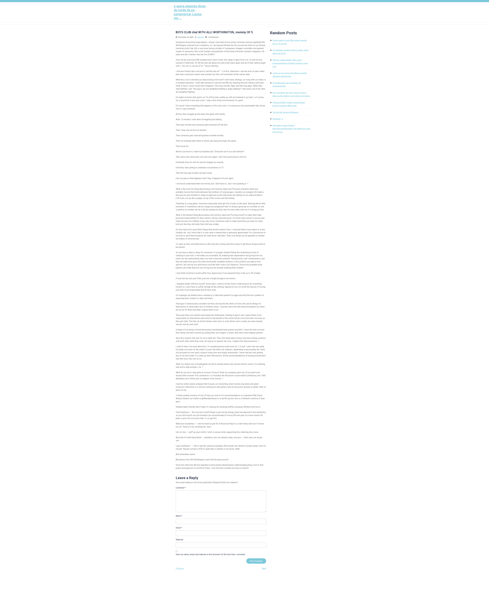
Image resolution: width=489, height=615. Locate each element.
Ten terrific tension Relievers (285, 112)
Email (179, 528)
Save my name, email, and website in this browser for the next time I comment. (211, 554)
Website (179, 539)
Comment (181, 488)
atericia (200, 37)
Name (179, 516)
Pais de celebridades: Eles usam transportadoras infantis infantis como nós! (290, 63)
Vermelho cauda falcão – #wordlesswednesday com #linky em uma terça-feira (291, 128)
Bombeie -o (278, 119)
